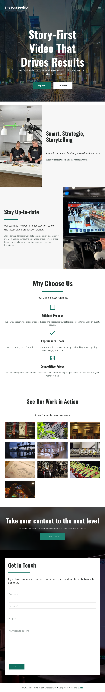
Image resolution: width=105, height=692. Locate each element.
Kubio (80, 687)
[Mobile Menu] (99, 7)
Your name (13, 594)
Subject (12, 618)
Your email (13, 606)
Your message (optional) (19, 630)
